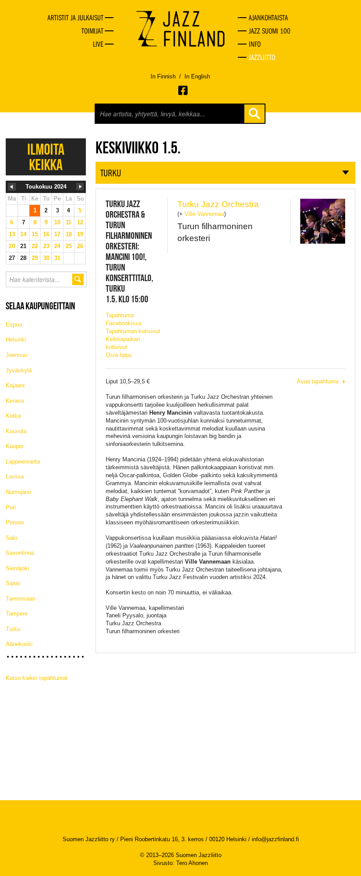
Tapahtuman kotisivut (133, 331)
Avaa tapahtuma (318, 381)
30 (46, 258)
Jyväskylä (19, 370)
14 (23, 234)
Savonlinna (20, 552)
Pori (11, 507)
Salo (11, 538)
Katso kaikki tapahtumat (37, 678)
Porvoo (15, 522)
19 (80, 234)
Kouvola (16, 431)
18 (69, 234)
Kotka (13, 415)
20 (12, 246)
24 (57, 246)
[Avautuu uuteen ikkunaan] (183, 90)
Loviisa (15, 476)
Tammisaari (20, 598)
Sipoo (13, 583)
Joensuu (16, 355)
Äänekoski (19, 644)
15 (35, 234)
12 (80, 222)
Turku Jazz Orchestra (218, 204)
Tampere (17, 613)
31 (57, 258)
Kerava (15, 400)
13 (12, 234)
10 (57, 222)
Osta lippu (119, 355)
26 (80, 246)
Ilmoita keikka (45, 157)
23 (46, 246)
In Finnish (163, 76)
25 (69, 246)
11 (68, 222)
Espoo (14, 324)
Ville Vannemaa (204, 214)
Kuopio (14, 446)
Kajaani (15, 385)
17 (57, 234)
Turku (13, 629)
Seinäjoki (17, 568)
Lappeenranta (23, 461)
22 (35, 246)
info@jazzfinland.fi (275, 839)
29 (35, 258)
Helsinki (16, 339)
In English (197, 76)
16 (46, 234)
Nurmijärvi (18, 492)
